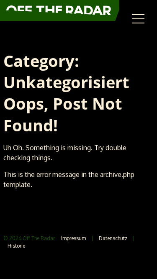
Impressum (73, 238)
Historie (16, 246)
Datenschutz (113, 238)
